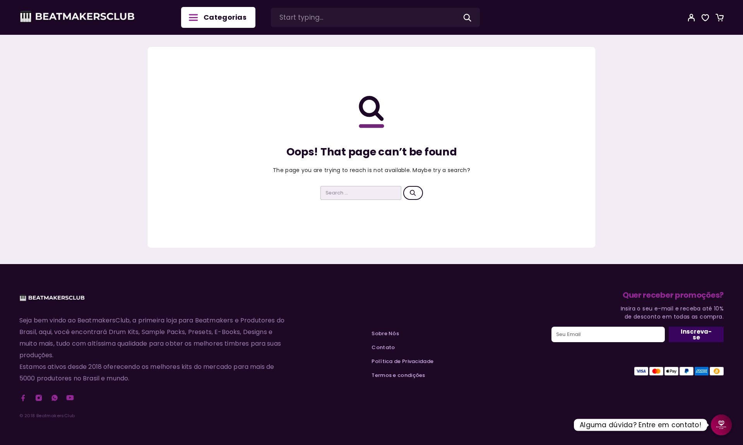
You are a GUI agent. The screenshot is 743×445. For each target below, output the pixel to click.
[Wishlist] (705, 18)
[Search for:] (361, 193)
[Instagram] (38, 398)
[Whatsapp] (54, 398)
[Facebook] (23, 398)
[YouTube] (70, 398)
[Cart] (719, 18)
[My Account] (691, 17)
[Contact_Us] (721, 424)
